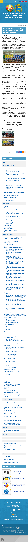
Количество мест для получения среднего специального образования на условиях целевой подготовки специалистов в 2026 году (15, 301)
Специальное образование (12, 180)
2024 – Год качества (10, 390)
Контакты (8, 374)
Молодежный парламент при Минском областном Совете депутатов (13, 418)
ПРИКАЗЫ (8, 293)
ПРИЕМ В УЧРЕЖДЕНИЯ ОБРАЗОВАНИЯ (13, 247)
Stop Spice (8, 365)
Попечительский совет (9, 358)
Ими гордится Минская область (11, 195)
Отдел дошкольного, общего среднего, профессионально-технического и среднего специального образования (15, 211)
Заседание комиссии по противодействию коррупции (13, 404)
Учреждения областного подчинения (13, 185)
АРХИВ (7, 328)
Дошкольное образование (12, 170)
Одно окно (5, 427)
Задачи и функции (8, 227)
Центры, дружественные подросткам (13, 387)
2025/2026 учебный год (9, 324)
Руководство (7, 206)
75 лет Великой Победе (11, 351)
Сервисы (5, 453)
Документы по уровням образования (13, 407)
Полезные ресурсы (8, 458)
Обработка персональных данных (12, 462)
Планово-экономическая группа (13, 216)
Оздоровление (7, 326)
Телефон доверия (8, 450)
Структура (6, 207)
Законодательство (7, 399)
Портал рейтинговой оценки (10, 431)
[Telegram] (17, 152)
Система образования (9, 168)
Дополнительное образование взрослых (15, 178)
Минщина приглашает (9, 359)
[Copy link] (25, 152)
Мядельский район (10, 199)
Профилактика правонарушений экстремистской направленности (12, 424)
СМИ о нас (6, 377)
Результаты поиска (8, 461)
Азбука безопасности (11, 367)
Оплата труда (7, 382)
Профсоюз (6, 231)
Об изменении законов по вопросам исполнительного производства (12, 421)
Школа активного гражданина (13, 350)
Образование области (8, 165)
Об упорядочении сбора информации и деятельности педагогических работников (15, 288)
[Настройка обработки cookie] (2, 539)
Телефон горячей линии (9, 449)
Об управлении (6, 203)
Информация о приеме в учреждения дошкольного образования (15, 285)
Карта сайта (7, 456)
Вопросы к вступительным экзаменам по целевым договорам (15, 311)
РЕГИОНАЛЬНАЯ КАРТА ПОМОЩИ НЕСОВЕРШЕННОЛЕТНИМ (12, 385)
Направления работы (8, 234)
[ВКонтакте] (21, 152)
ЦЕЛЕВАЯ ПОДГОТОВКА (10, 292)
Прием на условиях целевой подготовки (15, 276)
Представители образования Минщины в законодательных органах (13, 416)
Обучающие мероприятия (12, 373)
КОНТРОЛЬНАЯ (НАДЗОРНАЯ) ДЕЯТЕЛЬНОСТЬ (11, 242)
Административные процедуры (11, 430)
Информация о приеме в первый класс (15, 280)
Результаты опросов (9, 459)
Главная (19, 25)
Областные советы (10, 181)
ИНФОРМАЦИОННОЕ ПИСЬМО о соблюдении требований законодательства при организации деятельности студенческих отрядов (14, 394)
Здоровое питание (10, 320)
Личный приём (6, 434)
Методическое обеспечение (10, 363)
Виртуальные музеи (10, 361)
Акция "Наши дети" (10, 355)
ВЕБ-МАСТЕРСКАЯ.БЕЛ (20, 532)
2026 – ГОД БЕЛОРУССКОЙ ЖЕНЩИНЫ (13, 237)
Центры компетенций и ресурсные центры (14, 192)
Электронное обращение (10, 443)
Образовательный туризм (10, 369)
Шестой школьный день (9, 337)
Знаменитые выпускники (10, 194)
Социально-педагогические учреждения (13, 191)
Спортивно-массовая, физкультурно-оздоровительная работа (14, 354)
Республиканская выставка (10, 381)
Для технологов (9, 319)
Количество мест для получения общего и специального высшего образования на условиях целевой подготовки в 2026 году (16, 296)
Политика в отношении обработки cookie (14, 519)
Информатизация (8, 413)
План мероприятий (8, 228)
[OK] (23, 152)
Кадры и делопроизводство (10, 412)
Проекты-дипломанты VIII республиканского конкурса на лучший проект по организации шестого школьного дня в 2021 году (15, 341)
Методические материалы (12, 322)
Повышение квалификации (10, 336)
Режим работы (7, 225)
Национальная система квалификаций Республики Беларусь (15, 250)
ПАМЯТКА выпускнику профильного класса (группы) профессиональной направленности (15, 315)
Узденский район (10, 200)
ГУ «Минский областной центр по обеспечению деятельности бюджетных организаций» (15, 222)
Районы (6, 184)
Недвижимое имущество (10, 197)
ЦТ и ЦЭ (6, 246)
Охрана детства (7, 410)
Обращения (6, 440)
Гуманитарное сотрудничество (11, 371)
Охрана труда (7, 331)
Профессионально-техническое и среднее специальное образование (16, 174)
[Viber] (19, 152)
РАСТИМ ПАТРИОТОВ (9, 244)
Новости (24, 25)
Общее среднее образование (13, 171)
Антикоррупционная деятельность (12, 402)
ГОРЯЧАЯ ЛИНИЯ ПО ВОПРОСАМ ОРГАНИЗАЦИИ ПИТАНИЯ (11, 239)
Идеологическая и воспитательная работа (14, 408)
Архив (7, 378)
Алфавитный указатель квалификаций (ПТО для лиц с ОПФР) (15, 274)
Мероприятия (7, 345)
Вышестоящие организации (10, 230)
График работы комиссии (12, 333)
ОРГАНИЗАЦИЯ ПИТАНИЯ (10, 317)
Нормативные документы (10, 447)
